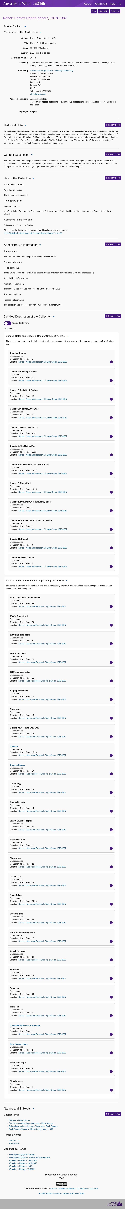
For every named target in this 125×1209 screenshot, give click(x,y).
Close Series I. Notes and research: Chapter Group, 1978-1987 (67, 336)
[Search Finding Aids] (120, 3)
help (113, 3)
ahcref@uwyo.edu (38, 94)
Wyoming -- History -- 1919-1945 (23, 1163)
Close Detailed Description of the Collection (53, 317)
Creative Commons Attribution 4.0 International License (74, 1188)
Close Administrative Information (39, 245)
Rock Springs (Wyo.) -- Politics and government (29, 1157)
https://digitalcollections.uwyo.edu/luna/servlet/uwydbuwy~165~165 (33, 233)
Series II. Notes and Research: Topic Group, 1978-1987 (42, 606)
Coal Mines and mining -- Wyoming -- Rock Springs (31, 1123)
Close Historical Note (25, 125)
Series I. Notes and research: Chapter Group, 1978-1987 (42, 362)
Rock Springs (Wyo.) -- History (22, 1154)
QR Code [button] (115, 11)
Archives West (17, 3)
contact (101, 3)
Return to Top (114, 125)
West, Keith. (14, 1143)
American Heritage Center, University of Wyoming (51, 70)
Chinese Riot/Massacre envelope (25, 1025)
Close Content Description (31, 155)
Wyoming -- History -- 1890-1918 (23, 1160)
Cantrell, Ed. (14, 1140)
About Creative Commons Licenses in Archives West (61, 1193)
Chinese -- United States (19, 1120)
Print (94, 11)
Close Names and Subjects (33, 1109)
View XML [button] (103, 11)
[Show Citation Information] (111, 361)
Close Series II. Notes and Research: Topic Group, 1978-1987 (66, 581)
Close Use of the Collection (33, 178)
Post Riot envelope (19, 1044)
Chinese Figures (17, 765)
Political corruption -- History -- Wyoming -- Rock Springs (33, 1126)
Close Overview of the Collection (40, 32)
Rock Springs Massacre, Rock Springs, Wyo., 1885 (31, 1129)
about (88, 3)
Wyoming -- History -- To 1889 (21, 1169)
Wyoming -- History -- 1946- (20, 1166)
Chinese (14, 746)
